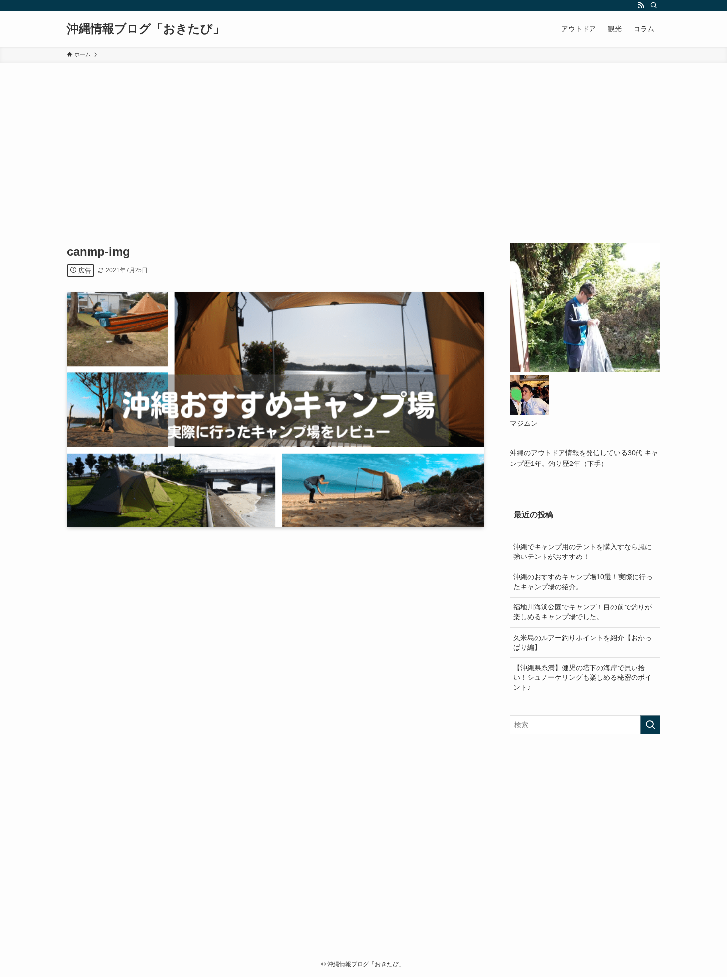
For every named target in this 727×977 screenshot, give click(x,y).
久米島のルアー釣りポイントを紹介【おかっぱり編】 (582, 642)
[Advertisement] (363, 137)
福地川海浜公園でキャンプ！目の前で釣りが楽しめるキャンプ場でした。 (582, 612)
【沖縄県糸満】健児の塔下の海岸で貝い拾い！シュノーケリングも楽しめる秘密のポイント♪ (582, 677)
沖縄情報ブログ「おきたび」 (146, 29)
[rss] (641, 5)
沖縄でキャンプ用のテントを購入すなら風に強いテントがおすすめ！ (582, 551)
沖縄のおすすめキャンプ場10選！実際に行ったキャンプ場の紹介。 (583, 582)
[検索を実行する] (650, 724)
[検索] (653, 5)
